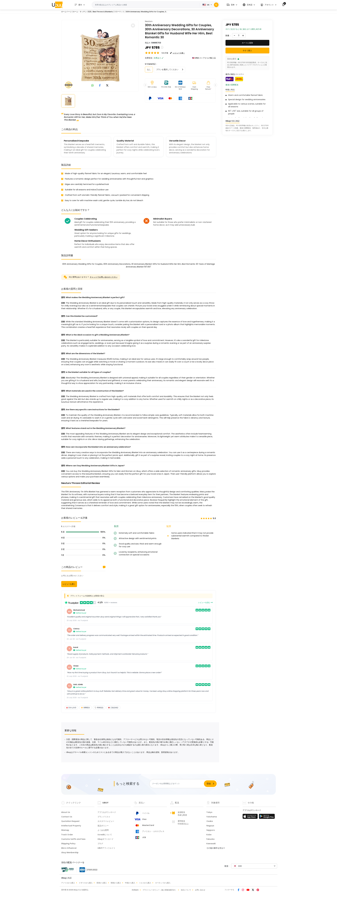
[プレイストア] (267, 817)
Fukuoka (210, 839)
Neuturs (148, 21)
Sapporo (210, 830)
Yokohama (211, 816)
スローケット (119, 11)
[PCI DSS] (67, 869)
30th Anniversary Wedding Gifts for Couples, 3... (146, 11)
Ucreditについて (105, 834)
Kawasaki (211, 843)
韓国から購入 (116, 883)
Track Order (67, 834)
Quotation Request (70, 821)
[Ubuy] (57, 4)
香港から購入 (101, 883)
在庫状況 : (149, 58)
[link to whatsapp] (92, 85)
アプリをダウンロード (107, 812)
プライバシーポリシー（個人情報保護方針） (160, 890)
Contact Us (66, 816)
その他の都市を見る (215, 848)
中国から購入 (130, 883)
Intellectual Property (71, 825)
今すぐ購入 (247, 50)
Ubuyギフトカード (105, 839)
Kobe (208, 834)
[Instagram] (243, 890)
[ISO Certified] (87, 869)
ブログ (100, 843)
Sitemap (65, 830)
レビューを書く (69, 584)
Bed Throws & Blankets (103, 11)
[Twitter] (253, 890)
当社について (186, 890)
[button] (232, 4)
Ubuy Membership (69, 852)
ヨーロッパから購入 (162, 883)
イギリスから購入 (86, 883)
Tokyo (209, 812)
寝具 (89, 11)
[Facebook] (239, 890)
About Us (65, 812)
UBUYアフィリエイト (106, 848)
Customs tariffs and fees (73, 839)
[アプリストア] (250, 817)
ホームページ (66, 11)
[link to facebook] (100, 85)
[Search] (216, 5)
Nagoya (210, 825)
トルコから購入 (145, 883)
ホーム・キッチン (80, 11)
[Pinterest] (258, 890)
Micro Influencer (69, 848)
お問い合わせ (200, 890)
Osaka (209, 821)
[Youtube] (248, 890)
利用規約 (135, 890)
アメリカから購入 (68, 883)
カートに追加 (247, 42)
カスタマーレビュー (106, 821)
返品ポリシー (103, 825)
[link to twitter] (107, 85)
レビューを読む (204, 602)
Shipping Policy (68, 843)
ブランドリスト (104, 816)
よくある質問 (103, 830)
